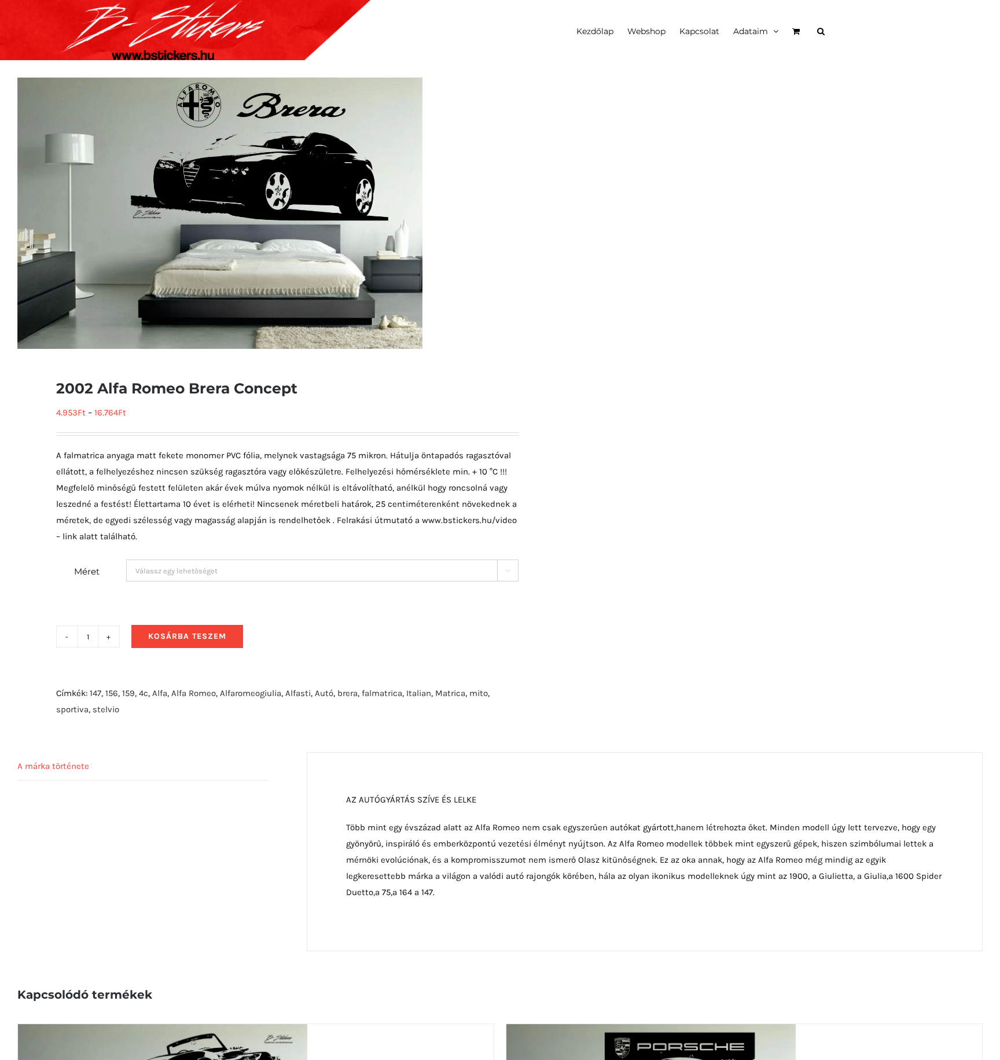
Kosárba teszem (187, 636)
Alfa (159, 693)
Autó (324, 693)
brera (347, 693)
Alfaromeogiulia (250, 693)
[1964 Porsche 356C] (651, 1032)
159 (128, 693)
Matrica (450, 693)
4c (143, 693)
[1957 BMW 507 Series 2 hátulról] (162, 1032)
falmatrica (382, 693)
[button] (821, 30)
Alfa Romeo (193, 693)
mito (478, 693)
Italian (418, 693)
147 (95, 693)
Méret (87, 571)
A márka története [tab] (53, 766)
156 (111, 693)
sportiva (72, 709)
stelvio (106, 709)
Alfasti (298, 693)
